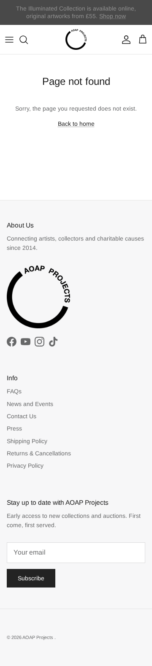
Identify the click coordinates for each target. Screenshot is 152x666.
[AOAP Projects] (76, 39)
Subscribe (31, 578)
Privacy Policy (25, 465)
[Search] (28, 39)
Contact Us (21, 416)
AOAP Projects (38, 637)
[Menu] (9, 39)
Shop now (112, 16)
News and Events (30, 404)
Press (14, 428)
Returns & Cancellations (39, 453)
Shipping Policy (27, 441)
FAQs (14, 391)
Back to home (76, 123)
